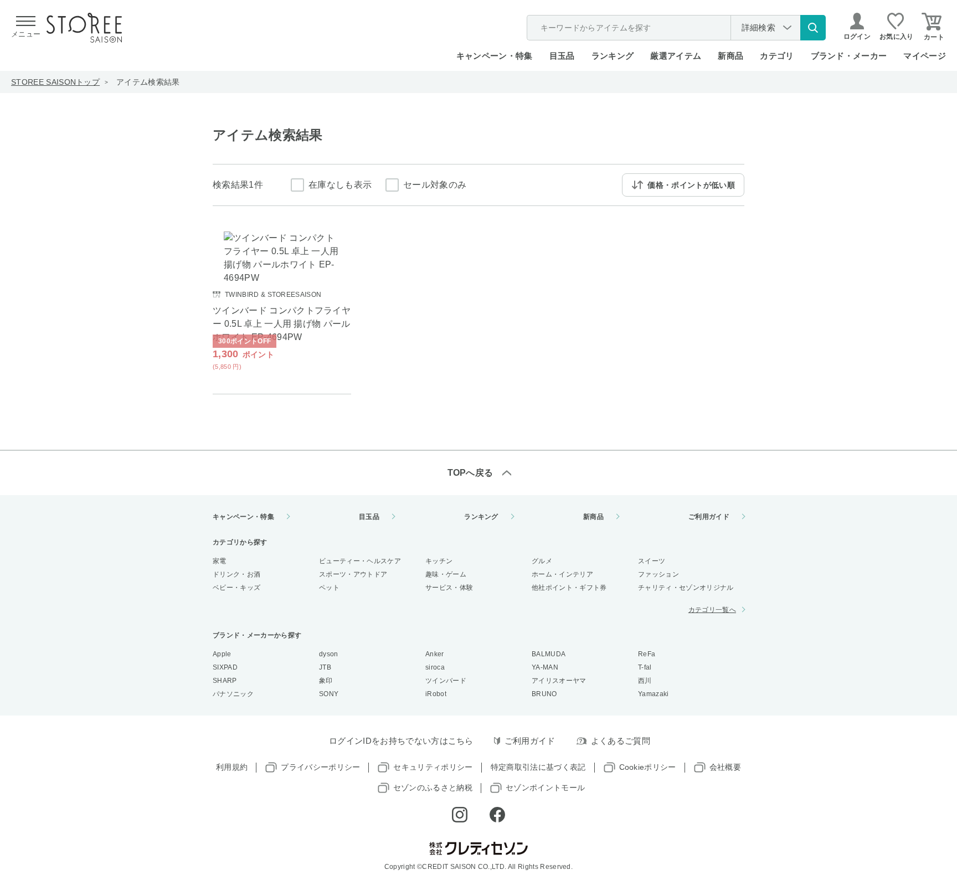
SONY (328, 694)
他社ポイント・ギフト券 (569, 587)
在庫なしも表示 (340, 184)
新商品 (730, 55)
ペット (329, 587)
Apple (222, 654)
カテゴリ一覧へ (712, 610)
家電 (220, 561)
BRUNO (544, 694)
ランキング (612, 55)
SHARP (225, 681)
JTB (325, 667)
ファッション (658, 574)
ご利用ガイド (708, 517)
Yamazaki (653, 694)
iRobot (435, 694)
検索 (813, 27)
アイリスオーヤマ (559, 681)
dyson (328, 654)
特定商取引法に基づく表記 (538, 767)
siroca (435, 667)
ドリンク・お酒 (236, 574)
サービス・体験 (449, 587)
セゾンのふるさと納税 (432, 787)
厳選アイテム (675, 55)
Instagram (459, 814)
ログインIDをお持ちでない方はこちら (401, 740)
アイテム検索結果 (148, 82)
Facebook (497, 814)
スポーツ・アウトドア (353, 574)
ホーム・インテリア (562, 574)
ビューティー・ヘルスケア (360, 561)
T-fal (645, 667)
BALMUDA (548, 654)
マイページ (924, 55)
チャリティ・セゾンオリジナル (685, 587)
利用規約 (232, 767)
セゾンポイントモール (545, 787)
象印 (326, 681)
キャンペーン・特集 (494, 55)
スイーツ (651, 561)
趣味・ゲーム (445, 574)
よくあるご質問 (620, 740)
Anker (434, 654)
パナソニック (233, 694)
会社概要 (725, 767)
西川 (645, 681)
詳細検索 (758, 27)
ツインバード (445, 681)
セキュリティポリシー (432, 767)
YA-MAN (545, 667)
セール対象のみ (434, 184)
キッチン (438, 561)
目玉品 (562, 55)
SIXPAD (225, 667)
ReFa (646, 654)
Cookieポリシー (647, 767)
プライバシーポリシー (320, 767)
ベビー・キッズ (236, 587)
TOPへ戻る (470, 472)
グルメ (542, 561)
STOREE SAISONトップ (55, 82)
